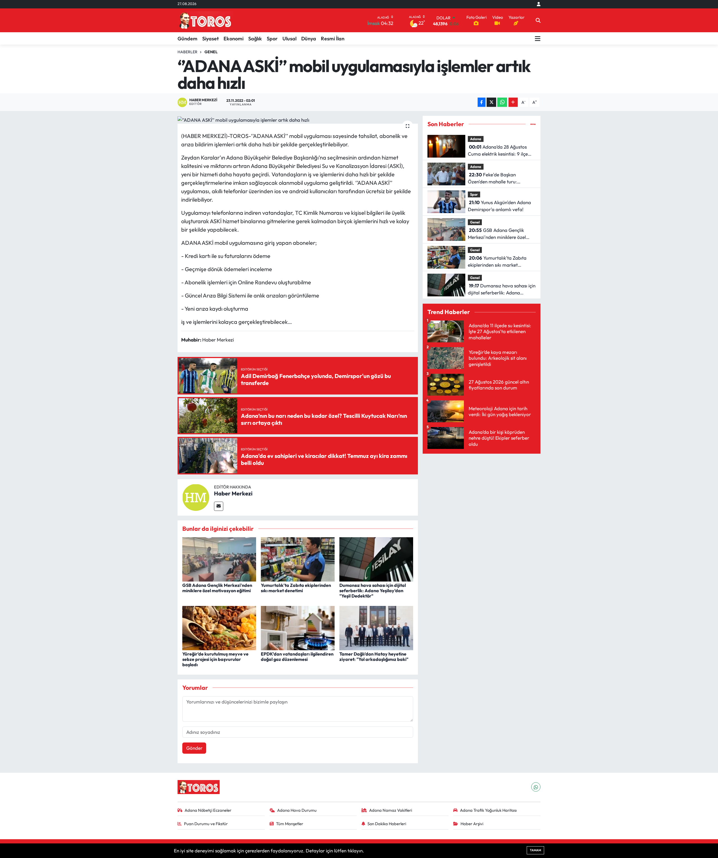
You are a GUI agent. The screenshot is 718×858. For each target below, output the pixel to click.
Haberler (187, 51)
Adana (475, 139)
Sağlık (255, 38)
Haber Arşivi (472, 823)
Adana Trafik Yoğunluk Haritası (488, 810)
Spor (272, 38)
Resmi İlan (332, 38)
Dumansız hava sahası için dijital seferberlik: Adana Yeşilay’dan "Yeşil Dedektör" (372, 590)
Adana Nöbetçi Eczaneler (208, 810)
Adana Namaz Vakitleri (390, 810)
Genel (211, 51)
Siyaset (210, 38)
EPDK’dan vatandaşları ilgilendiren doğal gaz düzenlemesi (297, 656)
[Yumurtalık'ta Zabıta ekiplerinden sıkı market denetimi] (298, 559)
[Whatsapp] (535, 787)
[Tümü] (533, 124)
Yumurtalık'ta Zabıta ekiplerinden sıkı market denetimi (296, 587)
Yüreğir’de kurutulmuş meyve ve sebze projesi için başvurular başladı (215, 659)
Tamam (535, 850)
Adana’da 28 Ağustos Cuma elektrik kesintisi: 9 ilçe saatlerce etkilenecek (498, 151)
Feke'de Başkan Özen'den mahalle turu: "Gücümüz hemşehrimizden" (497, 178)
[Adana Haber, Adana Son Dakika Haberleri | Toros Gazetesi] (205, 20)
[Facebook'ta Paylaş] (481, 102)
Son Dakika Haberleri (386, 823)
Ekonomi (233, 38)
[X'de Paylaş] (491, 102)
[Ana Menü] (537, 38)
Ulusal (289, 38)
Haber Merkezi (233, 493)
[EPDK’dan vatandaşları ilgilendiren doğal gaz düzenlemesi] (298, 627)
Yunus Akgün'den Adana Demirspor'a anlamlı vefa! (499, 206)
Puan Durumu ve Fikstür (206, 823)
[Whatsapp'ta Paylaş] (502, 102)
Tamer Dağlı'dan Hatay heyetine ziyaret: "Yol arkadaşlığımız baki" (373, 656)
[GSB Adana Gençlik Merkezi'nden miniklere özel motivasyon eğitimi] (219, 559)
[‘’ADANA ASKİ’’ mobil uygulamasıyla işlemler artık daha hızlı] (298, 120)
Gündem (187, 38)
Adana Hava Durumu (297, 810)
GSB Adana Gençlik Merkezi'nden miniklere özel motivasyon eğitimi (217, 587)
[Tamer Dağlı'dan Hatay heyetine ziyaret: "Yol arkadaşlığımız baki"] (376, 627)
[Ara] (538, 20)
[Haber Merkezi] (195, 497)
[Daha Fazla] (513, 102)
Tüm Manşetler (289, 823)
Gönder (194, 748)
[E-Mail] (218, 506)
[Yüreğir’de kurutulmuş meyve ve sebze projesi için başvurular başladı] (219, 627)
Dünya (308, 38)
